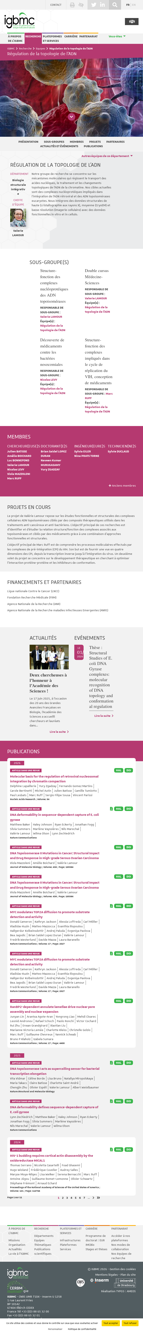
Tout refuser (130, 1323)
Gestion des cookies (123, 1269)
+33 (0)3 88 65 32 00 (35, 1311)
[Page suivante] (93, 1197)
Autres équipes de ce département (105, 156)
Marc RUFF (14, 478)
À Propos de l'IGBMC (15, 39)
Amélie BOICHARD (19, 456)
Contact (55, 5)
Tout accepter (111, 1323)
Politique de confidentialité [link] (82, 1329)
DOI (128, 770)
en (134, 5)
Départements (43, 1236)
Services (65, 1249)
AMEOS (131, 1291)
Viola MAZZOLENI (18, 474)
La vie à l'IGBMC (19, 1254)
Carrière (71, 36)
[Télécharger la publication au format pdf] (111, 809)
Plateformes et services (52, 39)
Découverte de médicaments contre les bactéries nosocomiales (52, 352)
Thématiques (42, 1245)
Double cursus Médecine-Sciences (97, 276)
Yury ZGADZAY (50, 469)
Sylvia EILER (82, 451)
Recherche (33, 36)
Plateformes (68, 1245)
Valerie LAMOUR (51, 317)
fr (128, 5)
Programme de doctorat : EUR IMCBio (96, 1240)
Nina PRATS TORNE (86, 456)
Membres (77, 142)
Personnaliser (55, 1329)
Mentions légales (106, 1275)
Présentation (28, 142)
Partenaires (115, 142)
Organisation (17, 1245)
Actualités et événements (59, 146)
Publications (93, 146)
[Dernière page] (98, 1198)
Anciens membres (123, 486)
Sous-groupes (54, 142)
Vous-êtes (115, 36)
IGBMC (11, 48)
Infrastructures (70, 1240)
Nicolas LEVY (48, 380)
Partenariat (88, 36)
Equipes (40, 48)
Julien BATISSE (17, 451)
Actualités (15, 1249)
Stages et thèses (96, 1249)
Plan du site (128, 1275)
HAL (118, 770)
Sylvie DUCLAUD (118, 451)
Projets (95, 142)
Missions (14, 1240)
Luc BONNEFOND (18, 460)
